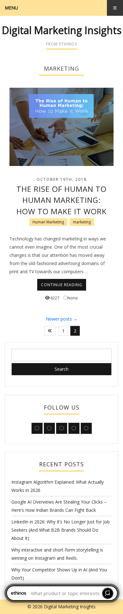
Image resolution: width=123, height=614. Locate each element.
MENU (11, 8)
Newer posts (62, 319)
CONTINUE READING (61, 284)
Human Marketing (48, 222)
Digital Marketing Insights (61, 30)
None (72, 298)
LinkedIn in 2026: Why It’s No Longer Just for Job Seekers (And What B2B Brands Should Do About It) (60, 530)
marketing (82, 222)
